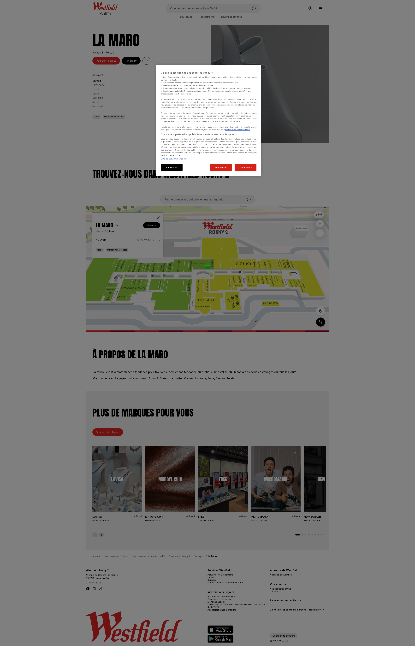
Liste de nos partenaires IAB (174, 159)
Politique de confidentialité (237, 130)
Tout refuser (221, 167)
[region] (208, 120)
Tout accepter (245, 167)
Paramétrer (171, 167)
